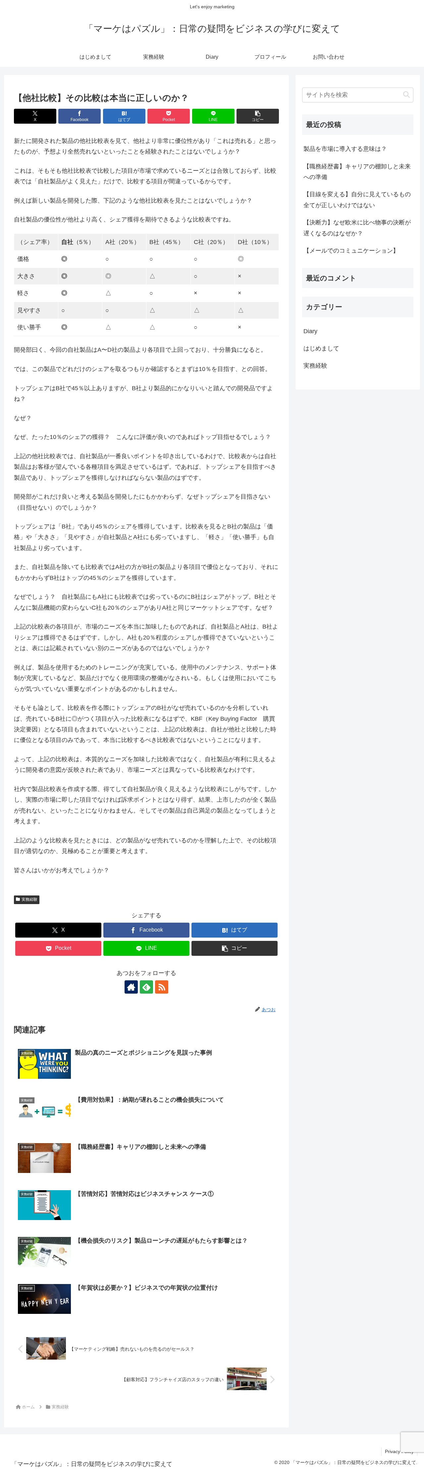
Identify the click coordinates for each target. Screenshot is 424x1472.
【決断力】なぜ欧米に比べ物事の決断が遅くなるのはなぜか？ (357, 227)
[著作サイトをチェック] (131, 987)
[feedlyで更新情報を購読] (146, 987)
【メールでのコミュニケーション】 (351, 250)
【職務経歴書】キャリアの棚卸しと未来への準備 (357, 171)
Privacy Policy (399, 1451)
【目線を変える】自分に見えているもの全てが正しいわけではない (357, 199)
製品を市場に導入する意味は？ (345, 149)
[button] (258, 116)
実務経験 (29, 899)
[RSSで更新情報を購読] (161, 987)
